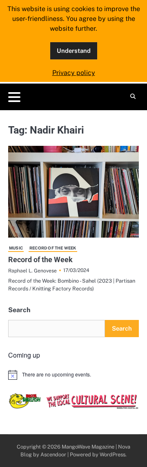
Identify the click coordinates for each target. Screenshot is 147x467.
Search (19, 310)
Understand (74, 50)
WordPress (112, 454)
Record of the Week (52, 247)
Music (16, 247)
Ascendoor (53, 454)
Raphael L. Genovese (32, 271)
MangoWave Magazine (88, 447)
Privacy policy (73, 73)
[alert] (73, 375)
